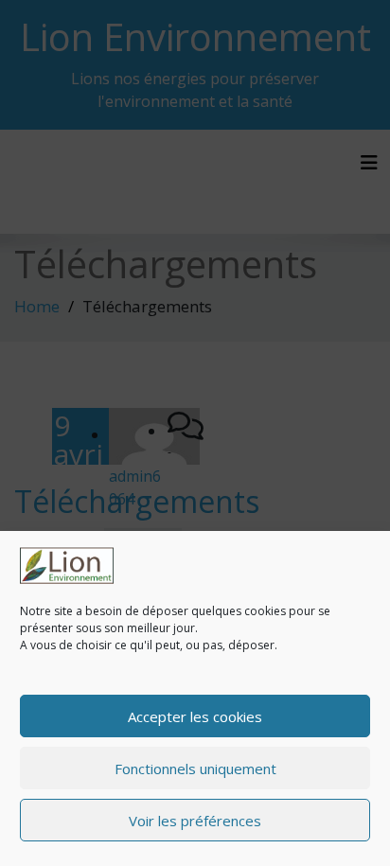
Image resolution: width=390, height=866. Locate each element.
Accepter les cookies (195, 716)
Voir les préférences (195, 820)
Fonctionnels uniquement (195, 768)
